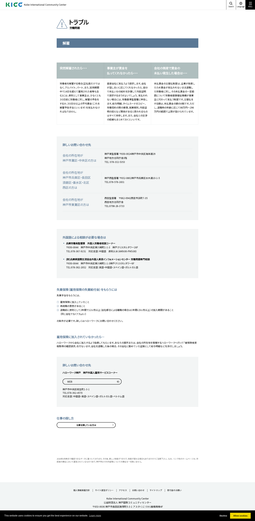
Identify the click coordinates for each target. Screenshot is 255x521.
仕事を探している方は (86, 425)
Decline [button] (223, 516)
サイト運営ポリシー (104, 490)
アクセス (123, 490)
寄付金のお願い (174, 490)
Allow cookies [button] (240, 516)
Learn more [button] (95, 515)
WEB (69, 381)
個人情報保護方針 (81, 490)
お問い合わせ (138, 490)
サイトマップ (156, 490)
